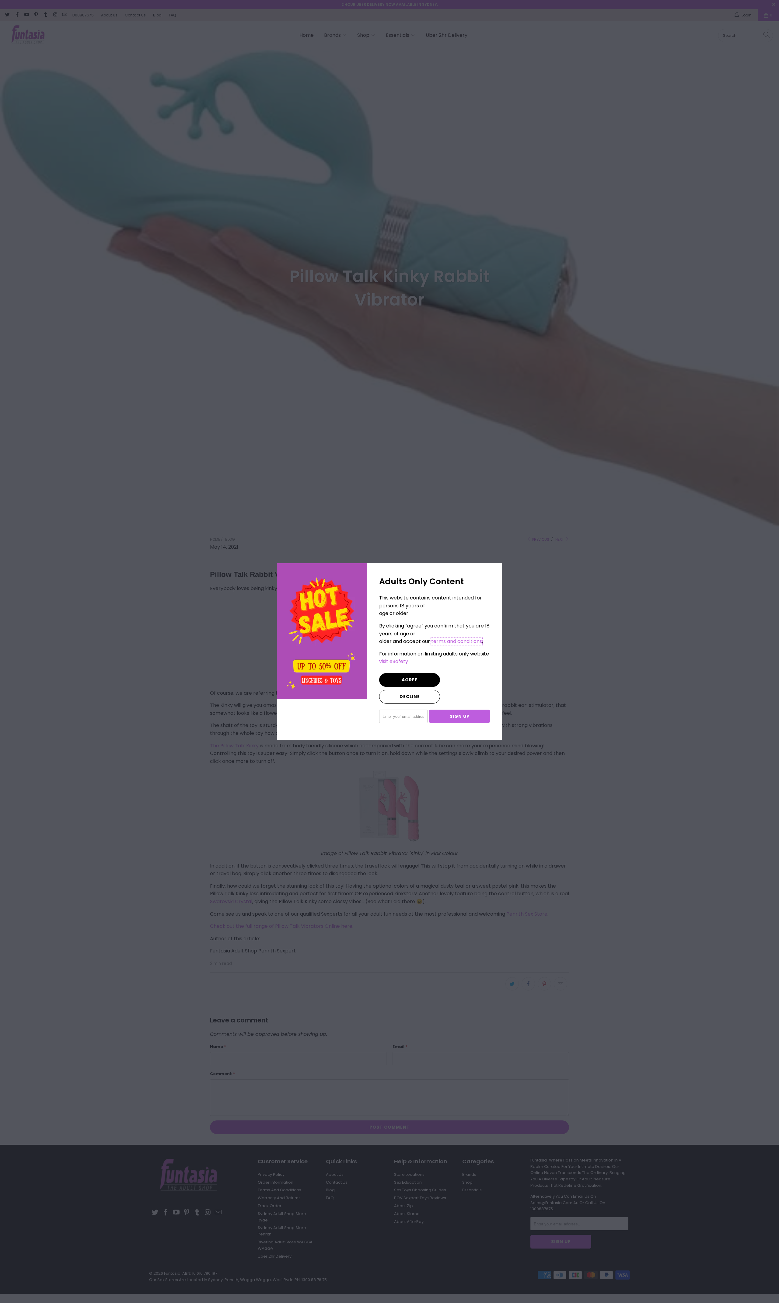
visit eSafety (393, 661)
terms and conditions (456, 641)
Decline (410, 696)
